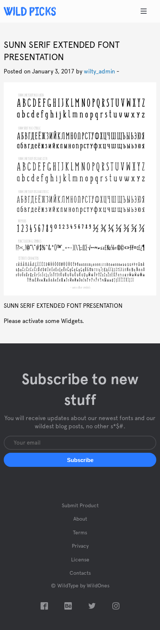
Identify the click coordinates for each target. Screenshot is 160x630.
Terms (80, 532)
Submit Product (80, 505)
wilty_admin (99, 72)
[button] (80, 460)
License (80, 560)
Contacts (80, 573)
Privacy (80, 546)
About (80, 519)
